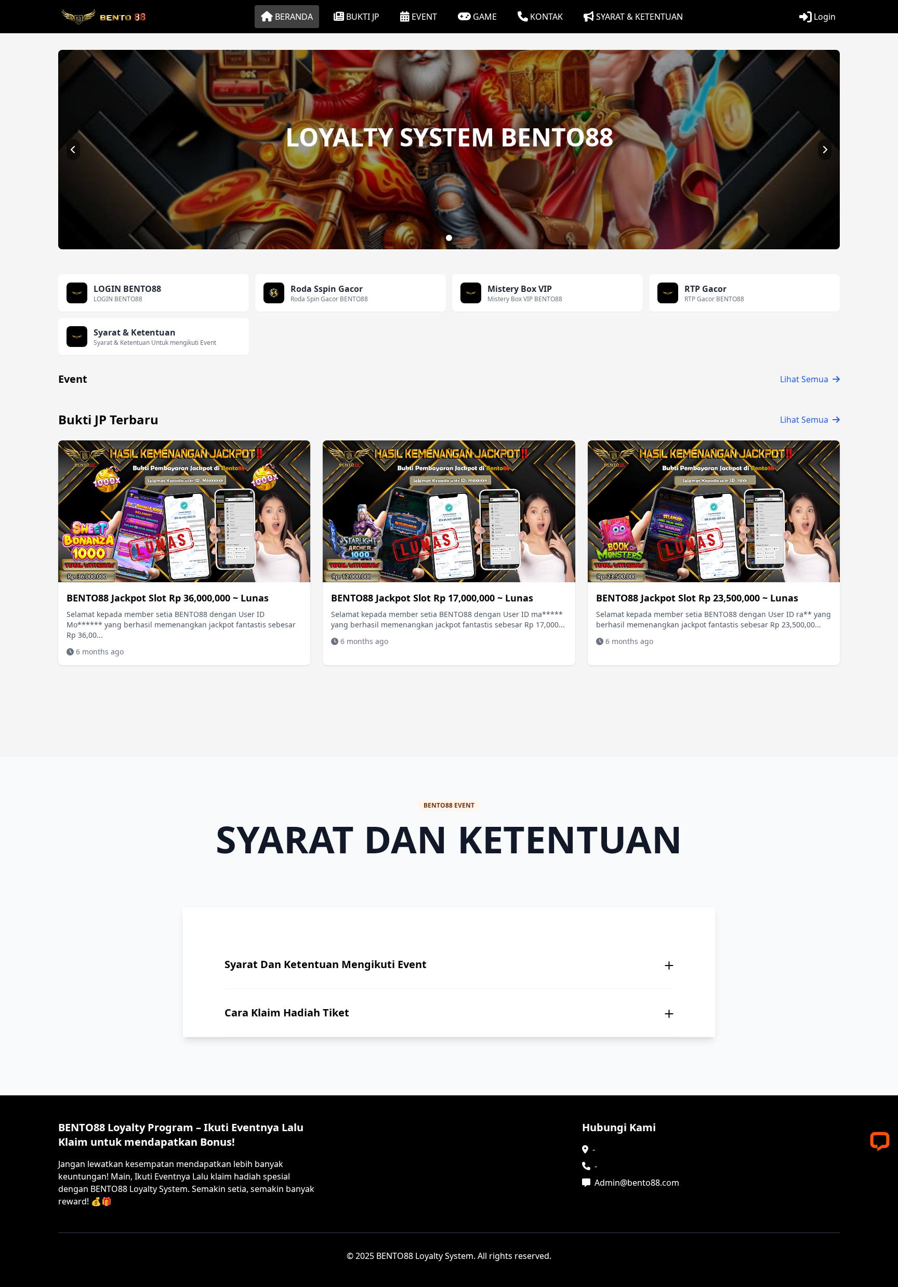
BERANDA (294, 16)
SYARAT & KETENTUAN (639, 16)
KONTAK (546, 16)
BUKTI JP (362, 16)
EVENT (424, 16)
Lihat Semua (804, 379)
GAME (485, 16)
